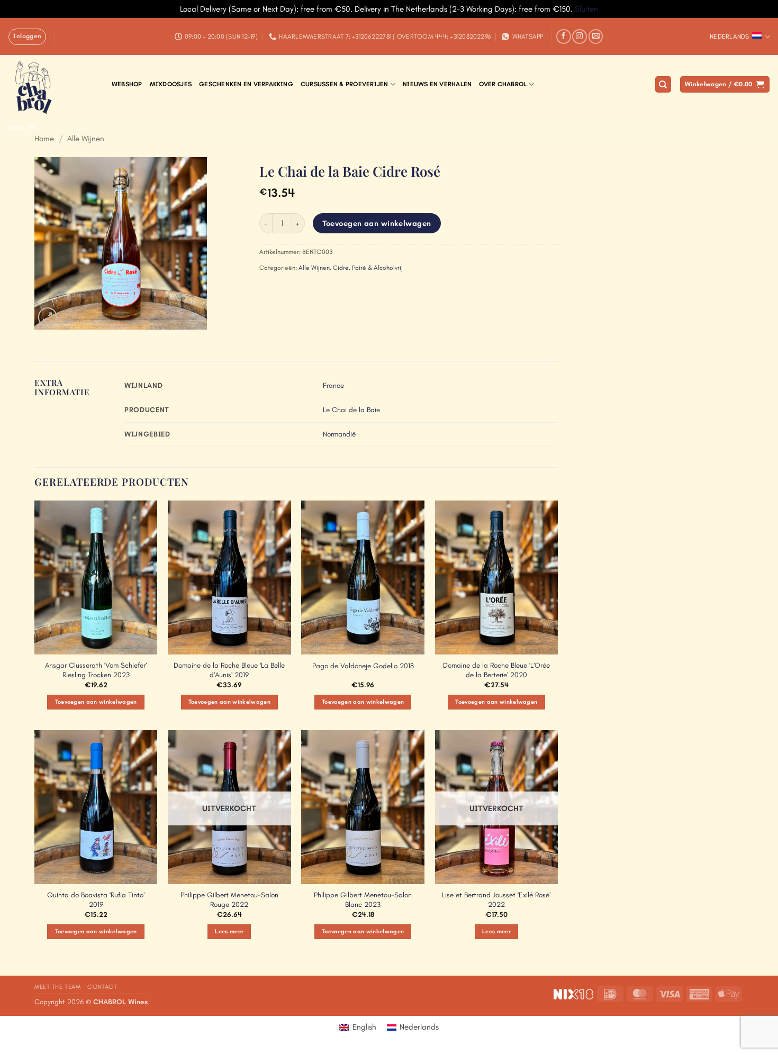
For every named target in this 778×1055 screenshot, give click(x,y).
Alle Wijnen (85, 138)
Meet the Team (57, 986)
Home (44, 138)
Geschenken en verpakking (246, 84)
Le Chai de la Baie (351, 409)
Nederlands (729, 36)
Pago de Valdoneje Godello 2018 (363, 665)
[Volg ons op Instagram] (579, 36)
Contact (102, 986)
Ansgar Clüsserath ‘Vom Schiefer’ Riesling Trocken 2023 (96, 670)
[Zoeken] (663, 84)
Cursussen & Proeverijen (344, 84)
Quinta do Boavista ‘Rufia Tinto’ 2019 (95, 899)
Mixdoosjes (171, 84)
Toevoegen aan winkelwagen (376, 223)
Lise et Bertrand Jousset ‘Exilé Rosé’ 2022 (496, 899)
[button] (27, 36)
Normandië (339, 434)
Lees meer (229, 931)
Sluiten (586, 9)
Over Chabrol (503, 84)
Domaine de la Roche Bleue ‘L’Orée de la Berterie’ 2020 (496, 670)
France (333, 385)
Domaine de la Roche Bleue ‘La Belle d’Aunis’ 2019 (229, 670)
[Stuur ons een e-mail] (596, 36)
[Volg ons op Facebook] (563, 36)
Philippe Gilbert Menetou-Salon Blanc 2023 (363, 899)
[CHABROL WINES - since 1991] (52, 86)
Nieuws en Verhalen (437, 84)
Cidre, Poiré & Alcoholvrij (368, 267)
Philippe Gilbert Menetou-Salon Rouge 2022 (229, 899)
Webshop (127, 84)
